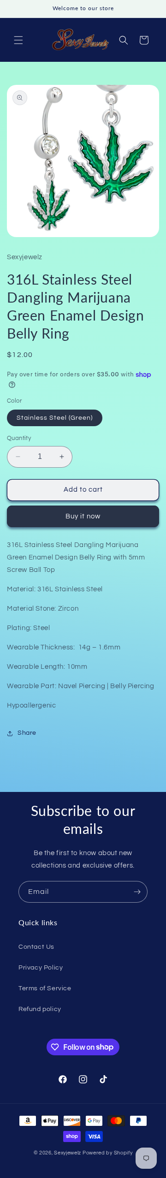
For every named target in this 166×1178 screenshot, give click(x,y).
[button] (18, 40)
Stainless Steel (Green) (55, 418)
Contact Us (36, 947)
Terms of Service (44, 988)
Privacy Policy (40, 967)
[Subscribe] (137, 892)
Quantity (19, 438)
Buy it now (83, 516)
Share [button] (27, 733)
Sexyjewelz (67, 1152)
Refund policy (39, 1009)
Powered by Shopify (108, 1152)
